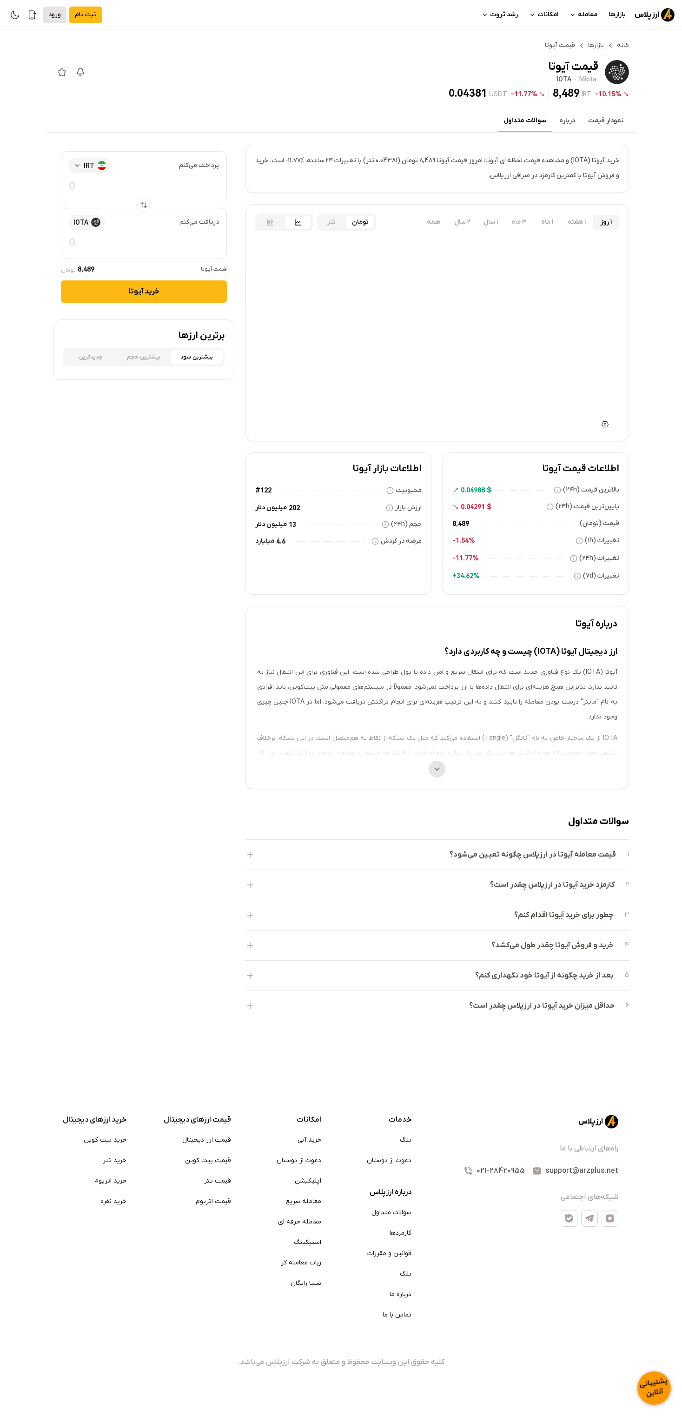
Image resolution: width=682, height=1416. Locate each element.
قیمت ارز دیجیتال (206, 1140)
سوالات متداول (524, 120)
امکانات (547, 14)
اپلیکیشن (308, 1181)
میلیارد (264, 541)
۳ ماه (519, 222)
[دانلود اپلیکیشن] (32, 14)
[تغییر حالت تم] (14, 14)
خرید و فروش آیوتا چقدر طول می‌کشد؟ (552, 945)
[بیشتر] (437, 769)
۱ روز (606, 222)
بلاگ (405, 1140)
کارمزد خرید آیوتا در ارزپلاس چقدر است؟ (552, 885)
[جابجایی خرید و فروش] (143, 205)
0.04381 (468, 93)
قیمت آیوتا (214, 269)
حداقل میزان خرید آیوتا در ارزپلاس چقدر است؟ (542, 1005)
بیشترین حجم (143, 357)
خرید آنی (309, 1140)
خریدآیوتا (143, 291)
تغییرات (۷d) (601, 576)
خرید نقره (113, 1201)
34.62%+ (466, 575)
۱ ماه (547, 222)
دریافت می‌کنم (199, 222)
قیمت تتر (217, 1181)
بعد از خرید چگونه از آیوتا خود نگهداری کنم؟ (544, 975)
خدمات (400, 1119)
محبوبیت (409, 490)
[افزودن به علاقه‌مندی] (61, 72)
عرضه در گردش (401, 541)
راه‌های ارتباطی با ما (589, 1148)
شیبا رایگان (306, 1283)
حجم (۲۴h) (406, 524)
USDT (498, 94)
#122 (263, 490)
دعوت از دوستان (389, 1160)
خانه (623, 45)
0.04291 (473, 507)
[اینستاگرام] (610, 1218)
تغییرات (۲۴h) (599, 558)
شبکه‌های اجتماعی (589, 1197)
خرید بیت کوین (105, 1140)
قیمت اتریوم (213, 1201)
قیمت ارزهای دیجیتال (197, 1119)
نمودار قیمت (605, 120)
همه (433, 222)
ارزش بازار (408, 507)
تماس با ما (397, 1314)
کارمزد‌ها (400, 1233)
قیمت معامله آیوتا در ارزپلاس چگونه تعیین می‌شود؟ (533, 854)
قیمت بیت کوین (208, 1160)
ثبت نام (86, 14)
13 (292, 524)
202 (294, 508)
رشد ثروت (504, 14)
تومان (360, 222)
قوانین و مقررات (389, 1253)
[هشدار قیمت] (80, 72)
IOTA (563, 80)
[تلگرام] (589, 1218)
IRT (586, 94)
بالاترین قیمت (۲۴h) (591, 489)
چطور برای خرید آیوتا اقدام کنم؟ (563, 915)
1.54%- (463, 540)
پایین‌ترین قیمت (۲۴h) (587, 506)
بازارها (617, 14)
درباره (567, 120)
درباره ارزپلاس (390, 1192)
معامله (587, 14)
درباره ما (400, 1294)
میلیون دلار (271, 507)
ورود (54, 14)
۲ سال (462, 222)
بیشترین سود (196, 357)
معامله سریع (303, 1201)
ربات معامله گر (301, 1262)
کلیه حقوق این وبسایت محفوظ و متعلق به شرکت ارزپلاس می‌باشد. (341, 1362)
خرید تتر (114, 1160)
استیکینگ (307, 1242)
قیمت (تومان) (599, 523)
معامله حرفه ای (299, 1221)
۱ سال (490, 222)
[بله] (569, 1218)
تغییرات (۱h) (602, 540)
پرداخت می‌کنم (199, 165)
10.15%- (608, 94)
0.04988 (473, 490)
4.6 (280, 541)
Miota (587, 80)
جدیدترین (90, 357)
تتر (331, 222)
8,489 (566, 93)
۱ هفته (577, 222)
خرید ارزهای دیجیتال (94, 1119)
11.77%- (524, 94)
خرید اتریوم (110, 1181)
